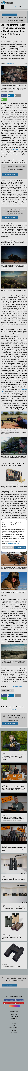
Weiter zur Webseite (20, 547)
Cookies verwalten (8, 547)
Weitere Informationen (13, 543)
